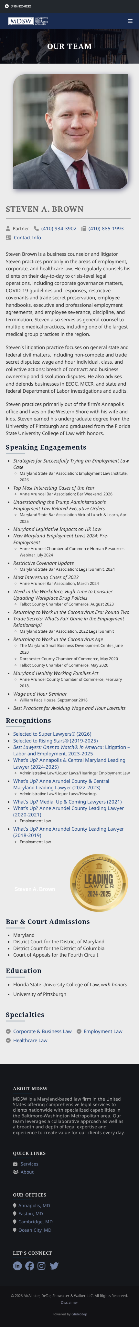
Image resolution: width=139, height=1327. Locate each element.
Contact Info (27, 237)
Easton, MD (30, 1213)
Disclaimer (69, 1302)
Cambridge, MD (35, 1221)
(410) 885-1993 (106, 228)
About (27, 1172)
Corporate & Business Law (42, 1031)
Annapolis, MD (34, 1205)
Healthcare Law (30, 1040)
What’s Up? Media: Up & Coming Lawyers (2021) (67, 801)
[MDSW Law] (28, 21)
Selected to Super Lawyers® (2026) (52, 734)
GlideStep (79, 1314)
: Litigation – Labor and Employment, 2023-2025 (71, 750)
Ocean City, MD (34, 1230)
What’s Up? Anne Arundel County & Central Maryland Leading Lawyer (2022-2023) (61, 784)
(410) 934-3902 (59, 228)
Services (29, 1164)
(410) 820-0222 (21, 6)
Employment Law (103, 1031)
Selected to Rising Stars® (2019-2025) (55, 740)
